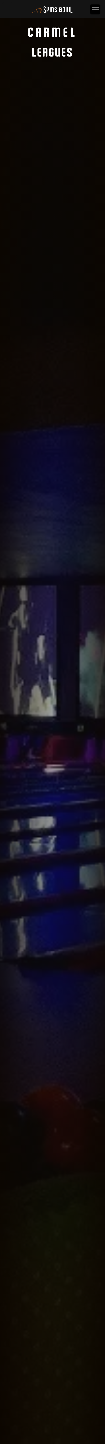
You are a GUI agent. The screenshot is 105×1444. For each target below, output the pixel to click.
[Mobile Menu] (95, 9)
